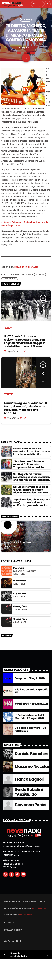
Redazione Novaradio (26, 267)
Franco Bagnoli (29, 779)
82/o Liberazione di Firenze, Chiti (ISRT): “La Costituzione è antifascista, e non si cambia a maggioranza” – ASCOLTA (31, 504)
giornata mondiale (22, 274)
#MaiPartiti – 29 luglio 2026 (31, 704)
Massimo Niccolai (32, 766)
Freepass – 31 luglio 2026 (30, 678)
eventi (6, 274)
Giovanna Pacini (30, 805)
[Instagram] (5, 874)
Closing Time (20, 606)
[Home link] (12, 4)
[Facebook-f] (11, 874)
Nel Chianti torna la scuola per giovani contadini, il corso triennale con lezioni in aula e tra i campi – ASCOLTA (31, 491)
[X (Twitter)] (9, 941)
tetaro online (10, 279)
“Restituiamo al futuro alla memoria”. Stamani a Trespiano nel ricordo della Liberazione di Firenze (28, 466)
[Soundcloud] (13, 941)
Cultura (25, 19)
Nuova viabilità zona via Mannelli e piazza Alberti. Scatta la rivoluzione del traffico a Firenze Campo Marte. (31, 453)
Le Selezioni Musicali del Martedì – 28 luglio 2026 (29, 716)
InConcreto (25, 914)
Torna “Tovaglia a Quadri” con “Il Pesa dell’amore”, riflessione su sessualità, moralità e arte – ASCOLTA (25, 408)
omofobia (39, 274)
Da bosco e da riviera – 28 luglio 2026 (30, 729)
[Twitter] (17, 874)
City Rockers (19, 593)
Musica (8, 534)
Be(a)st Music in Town (18, 543)
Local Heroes (19, 581)
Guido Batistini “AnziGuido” (29, 792)
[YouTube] (5, 941)
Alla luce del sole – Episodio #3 (31, 691)
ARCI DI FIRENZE (39, 908)
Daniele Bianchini (31, 754)
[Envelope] (23, 874)
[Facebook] (20, 941)
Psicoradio (18, 568)
